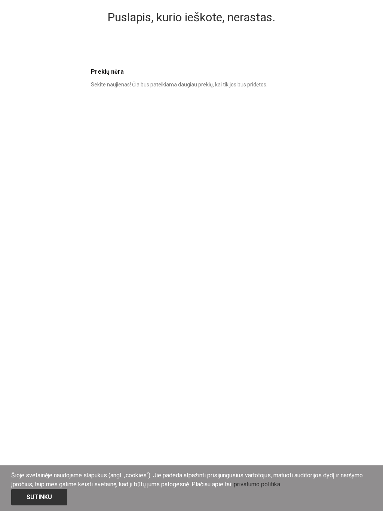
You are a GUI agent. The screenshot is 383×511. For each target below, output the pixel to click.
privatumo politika (257, 484)
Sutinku (39, 497)
